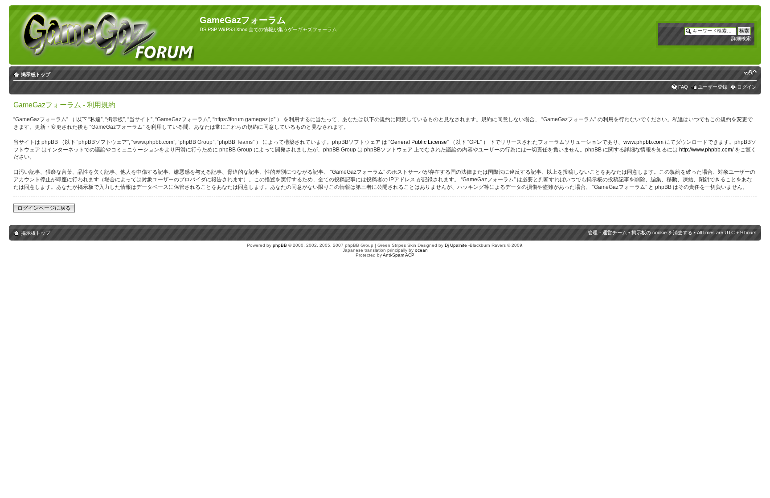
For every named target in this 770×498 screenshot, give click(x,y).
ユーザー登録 (712, 87)
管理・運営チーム (607, 232)
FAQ (683, 87)
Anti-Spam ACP (398, 255)
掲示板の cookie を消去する (661, 232)
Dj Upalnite (456, 245)
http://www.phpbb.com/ (706, 150)
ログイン (747, 87)
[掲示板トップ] (105, 35)
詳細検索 (741, 38)
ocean (421, 250)
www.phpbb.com (643, 142)
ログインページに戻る (44, 208)
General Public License (418, 142)
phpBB (280, 245)
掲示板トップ (35, 74)
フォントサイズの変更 (750, 73)
